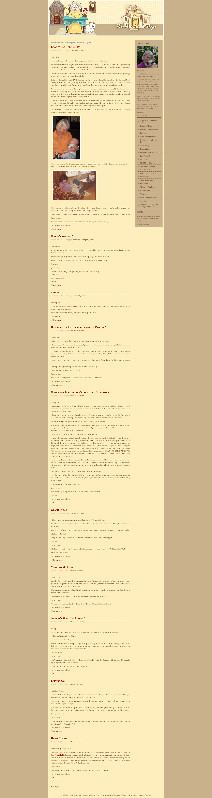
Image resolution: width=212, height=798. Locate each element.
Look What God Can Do (65, 47)
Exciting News (146, 126)
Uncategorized (146, 190)
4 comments (57, 285)
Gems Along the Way (148, 136)
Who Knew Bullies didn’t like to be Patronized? (80, 392)
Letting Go (58, 681)
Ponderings (144, 176)
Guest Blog (144, 145)
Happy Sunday (59, 738)
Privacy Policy (95, 795)
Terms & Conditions (107, 795)
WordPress (148, 795)
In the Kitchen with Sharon (150, 152)
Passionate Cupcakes (148, 173)
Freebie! (143, 133)
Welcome (143, 194)
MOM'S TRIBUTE (147, 162)
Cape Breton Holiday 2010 (148, 121)
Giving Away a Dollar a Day (149, 141)
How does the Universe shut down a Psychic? (78, 327)
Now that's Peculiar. (147, 169)
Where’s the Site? (62, 236)
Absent (55, 292)
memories (144, 159)
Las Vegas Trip (146, 156)
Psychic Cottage (106, 18)
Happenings (76, 240)
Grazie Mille (59, 510)
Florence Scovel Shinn (149, 129)
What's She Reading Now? (150, 197)
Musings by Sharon (79, 50)
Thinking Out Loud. (148, 187)
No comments (57, 385)
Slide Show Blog (146, 180)
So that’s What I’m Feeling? (68, 618)
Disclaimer (117, 795)
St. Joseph (144, 183)
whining (143, 201)
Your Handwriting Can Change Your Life (149, 205)
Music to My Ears (62, 567)
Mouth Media (132, 795)
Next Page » (55, 786)
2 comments (57, 229)
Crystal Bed (58, 755)
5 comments (57, 320)
